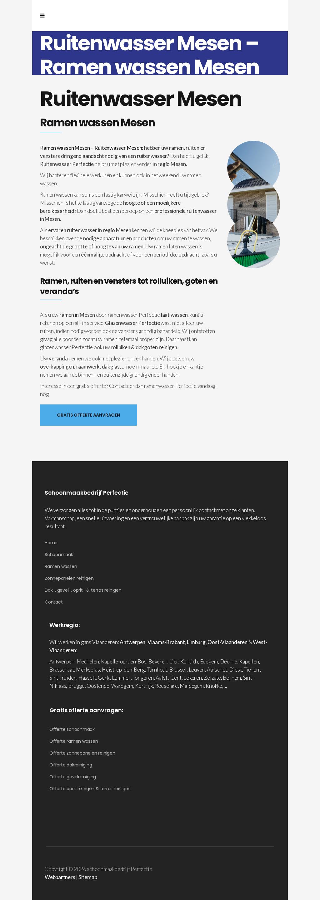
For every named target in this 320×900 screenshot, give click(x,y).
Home (51, 543)
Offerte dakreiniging (70, 765)
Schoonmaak (59, 554)
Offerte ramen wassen (73, 741)
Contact (53, 602)
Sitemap (87, 877)
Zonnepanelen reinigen (69, 578)
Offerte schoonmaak (72, 729)
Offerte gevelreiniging (72, 777)
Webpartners (60, 877)
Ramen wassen (61, 566)
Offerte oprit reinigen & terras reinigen (90, 788)
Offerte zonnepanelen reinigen (82, 753)
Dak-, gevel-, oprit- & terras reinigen (83, 590)
